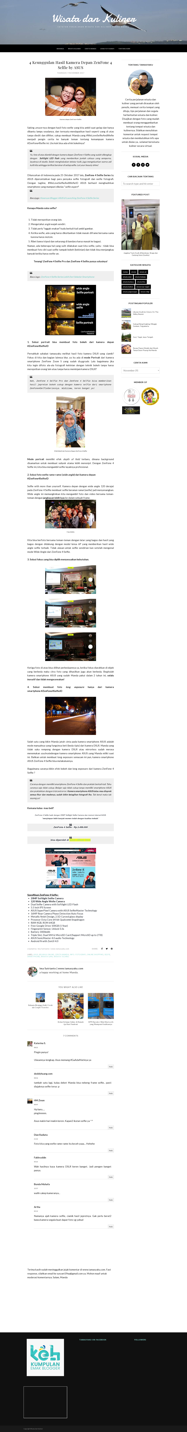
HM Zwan (39, 1100)
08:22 (36, 1047)
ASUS (36, 954)
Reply (111, 1067)
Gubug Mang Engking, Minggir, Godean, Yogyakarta (145, 325)
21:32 (36, 1139)
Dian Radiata (41, 1134)
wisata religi (145, 292)
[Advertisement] (70, 1304)
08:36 (36, 1078)
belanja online (46, 954)
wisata (133, 272)
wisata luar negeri (142, 287)
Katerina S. (40, 1043)
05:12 (36, 1211)
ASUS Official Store (80, 840)
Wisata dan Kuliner (93, 18)
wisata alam (127, 277)
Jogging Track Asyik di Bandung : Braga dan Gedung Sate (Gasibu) (141, 254)
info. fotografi (78, 954)
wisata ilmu (47, 957)
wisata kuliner (128, 287)
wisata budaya (128, 282)
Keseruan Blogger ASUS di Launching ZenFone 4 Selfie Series (69, 198)
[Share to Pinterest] (112, 949)
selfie (107, 954)
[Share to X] (107, 949)
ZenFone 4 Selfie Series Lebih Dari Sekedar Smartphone (67, 276)
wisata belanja (140, 277)
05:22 (36, 1162)
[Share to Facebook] (102, 949)
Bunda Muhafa (42, 1184)
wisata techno (61, 957)
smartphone (33, 957)
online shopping (95, 954)
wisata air (143, 272)
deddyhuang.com (43, 1073)
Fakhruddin (40, 1157)
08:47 (36, 1104)
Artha (37, 1206)
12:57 (36, 1188)
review (125, 272)
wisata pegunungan (130, 292)
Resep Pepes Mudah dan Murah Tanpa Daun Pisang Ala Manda (145, 349)
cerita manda (62, 954)
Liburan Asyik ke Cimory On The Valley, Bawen (145, 313)
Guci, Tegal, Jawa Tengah (143, 337)
